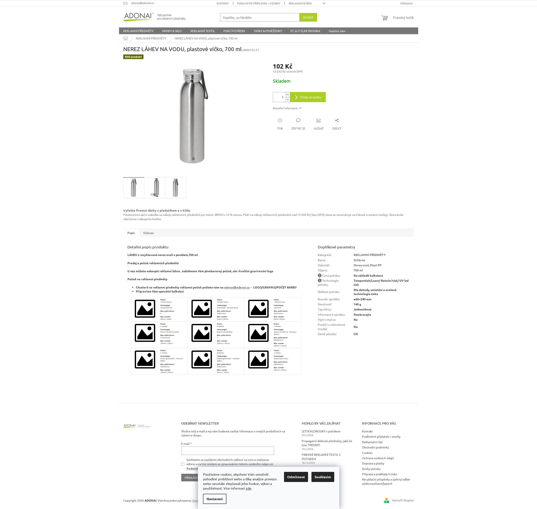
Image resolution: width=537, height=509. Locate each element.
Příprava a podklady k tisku (379, 474)
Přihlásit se (194, 477)
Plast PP (375, 265)
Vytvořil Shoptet (403, 500)
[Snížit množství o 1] (288, 99)
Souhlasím (323, 477)
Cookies (367, 453)
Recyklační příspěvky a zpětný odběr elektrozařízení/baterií (386, 481)
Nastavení (215, 499)
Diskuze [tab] (148, 233)
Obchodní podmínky (375, 447)
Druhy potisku (371, 469)
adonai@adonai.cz (237, 287)
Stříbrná (359, 260)
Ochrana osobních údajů (378, 458)
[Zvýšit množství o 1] (288, 94)
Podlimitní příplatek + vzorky (258, 3)
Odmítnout (296, 477)
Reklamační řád (300, 3)
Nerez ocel (361, 265)
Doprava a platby (373, 463)
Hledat (308, 17)
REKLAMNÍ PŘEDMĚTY (370, 255)
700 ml (358, 270)
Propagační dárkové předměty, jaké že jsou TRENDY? (327, 443)
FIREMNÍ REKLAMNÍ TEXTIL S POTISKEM (321, 456)
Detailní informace (285, 108)
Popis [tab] (131, 233)
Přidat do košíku (310, 97)
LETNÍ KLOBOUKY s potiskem (321, 431)
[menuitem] (138, 30)
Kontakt (223, 3)
